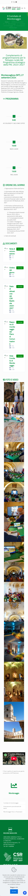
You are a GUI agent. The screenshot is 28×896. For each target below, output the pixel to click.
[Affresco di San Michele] (14, 432)
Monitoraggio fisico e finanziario (12, 812)
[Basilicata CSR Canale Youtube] (16, 2)
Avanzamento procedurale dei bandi (12, 807)
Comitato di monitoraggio (11, 803)
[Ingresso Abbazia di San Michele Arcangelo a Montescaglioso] (14, 392)
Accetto (14, 891)
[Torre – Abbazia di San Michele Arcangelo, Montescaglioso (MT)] (14, 712)
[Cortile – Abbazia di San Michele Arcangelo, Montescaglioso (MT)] (14, 732)
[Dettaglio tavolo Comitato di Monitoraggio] (14, 532)
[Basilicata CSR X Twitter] (14, 2)
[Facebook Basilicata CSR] (12, 2)
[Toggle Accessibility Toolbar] (25, 893)
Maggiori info (14, 887)
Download (20, 249)
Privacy (20, 879)
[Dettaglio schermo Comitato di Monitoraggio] (14, 552)
